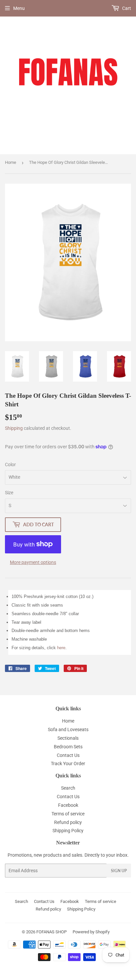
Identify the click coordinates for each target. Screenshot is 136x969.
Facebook (68, 805)
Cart (126, 8)
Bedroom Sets (68, 746)
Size (9, 492)
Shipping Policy (68, 830)
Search (68, 788)
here (61, 647)
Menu (19, 8)
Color (10, 464)
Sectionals (68, 738)
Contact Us (68, 755)
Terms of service (68, 813)
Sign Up (119, 870)
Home (10, 162)
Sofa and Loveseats (68, 729)
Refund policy (68, 822)
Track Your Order (68, 763)
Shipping (14, 428)
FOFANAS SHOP (51, 931)
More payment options (33, 562)
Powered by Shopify (91, 931)
